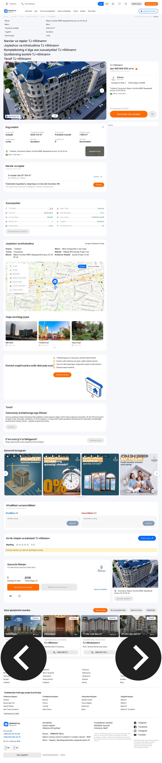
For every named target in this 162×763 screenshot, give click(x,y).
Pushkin (6, 700)
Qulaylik (151, 618)
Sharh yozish (145, 538)
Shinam (155, 16)
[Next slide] (102, 90)
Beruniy (45, 700)
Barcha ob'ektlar (100, 589)
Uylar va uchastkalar (64, 11)
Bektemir (46, 670)
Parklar (15, 270)
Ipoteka (82, 11)
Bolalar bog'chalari (19, 278)
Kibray (84, 682)
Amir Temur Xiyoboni (11, 709)
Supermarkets (18, 290)
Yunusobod (47, 676)
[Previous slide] (8, 90)
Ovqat (15, 266)
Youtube (142, 735)
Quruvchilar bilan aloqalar (128, 114)
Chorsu (45, 703)
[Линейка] (101, 290)
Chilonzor (85, 670)
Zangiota (46, 682)
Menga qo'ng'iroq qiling (57, 587)
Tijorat (75, 11)
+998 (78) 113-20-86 (11, 734)
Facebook (142, 727)
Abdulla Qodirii (87, 700)
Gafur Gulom (47, 709)
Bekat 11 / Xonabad (128, 709)
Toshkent (12, 4)
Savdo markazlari (19, 286)
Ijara (36, 11)
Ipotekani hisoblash (149, 11)
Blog (122, 682)
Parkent (85, 679)
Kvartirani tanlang (62, 375)
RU (8, 748)
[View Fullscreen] (101, 307)
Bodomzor (85, 706)
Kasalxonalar (17, 282)
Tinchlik (45, 706)
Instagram (142, 731)
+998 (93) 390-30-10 (11, 737)
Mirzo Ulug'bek (48, 673)
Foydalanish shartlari (103, 723)
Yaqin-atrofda (100, 610)
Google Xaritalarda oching (94, 243)
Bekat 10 (124, 706)
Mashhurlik (151, 610)
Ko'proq (11, 427)
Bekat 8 (123, 700)
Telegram (142, 723)
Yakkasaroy (86, 673)
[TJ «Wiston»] (61, 643)
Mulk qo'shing (151, 4)
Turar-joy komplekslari (47, 11)
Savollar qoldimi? (124, 599)
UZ (126, 4)
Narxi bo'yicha (136, 610)
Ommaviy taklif (101, 728)
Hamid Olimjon (8, 706)
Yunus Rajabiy (87, 703)
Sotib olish (28, 11)
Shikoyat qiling (95, 440)
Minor (84, 709)
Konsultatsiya (30, 4)
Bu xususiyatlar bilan (118, 610)
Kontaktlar (47, 723)
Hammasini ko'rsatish (11, 713)
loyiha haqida (49, 725)
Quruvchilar (91, 11)
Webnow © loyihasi (51, 728)
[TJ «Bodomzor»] (100, 643)
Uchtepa (6, 682)
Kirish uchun (136, 4)
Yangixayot (86, 676)
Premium (35, 618)
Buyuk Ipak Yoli (8, 703)
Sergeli (6, 679)
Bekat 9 (123, 703)
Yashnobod (7, 676)
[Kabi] (102, 65)
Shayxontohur (48, 679)
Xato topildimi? (22, 755)
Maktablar (16, 274)
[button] (54, 347)
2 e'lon (96, 177)
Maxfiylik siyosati (102, 725)
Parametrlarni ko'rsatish (17, 231)
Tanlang (99, 185)
